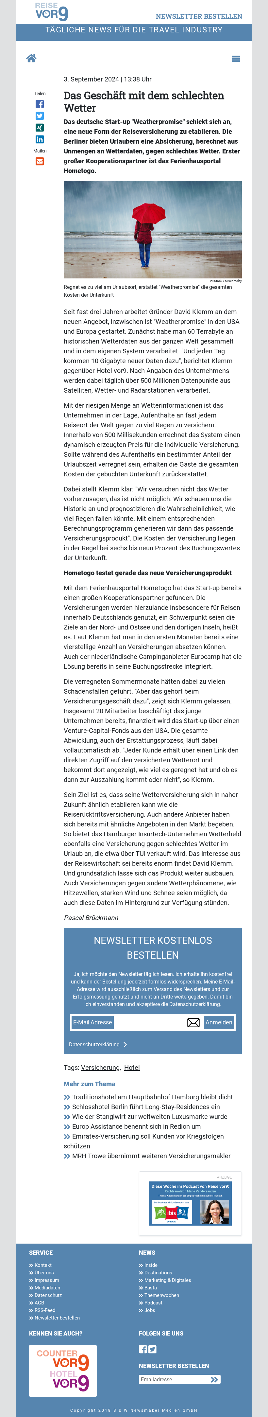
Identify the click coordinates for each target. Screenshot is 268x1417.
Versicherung (100, 1068)
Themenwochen (161, 1295)
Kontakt (42, 1265)
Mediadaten (46, 1288)
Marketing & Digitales (167, 1280)
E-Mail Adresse (92, 1022)
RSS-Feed (44, 1310)
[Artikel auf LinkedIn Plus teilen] (40, 141)
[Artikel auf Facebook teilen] (40, 105)
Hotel (132, 1068)
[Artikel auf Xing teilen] (40, 129)
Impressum (46, 1280)
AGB (38, 1303)
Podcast (152, 1303)
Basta (150, 1288)
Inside (150, 1265)
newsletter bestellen (199, 16)
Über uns (43, 1273)
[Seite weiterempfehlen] (40, 162)
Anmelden (219, 1022)
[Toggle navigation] (236, 59)
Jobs (149, 1310)
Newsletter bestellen (56, 1318)
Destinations (157, 1273)
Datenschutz (47, 1295)
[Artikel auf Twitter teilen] (40, 117)
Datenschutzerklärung (94, 1044)
